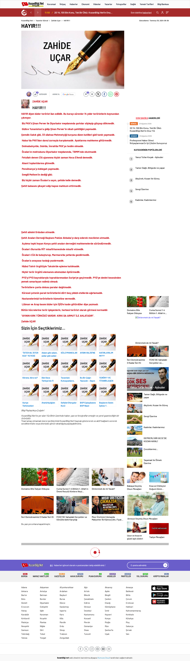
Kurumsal (51, 4)
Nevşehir (25, 626)
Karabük (25, 614)
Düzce (62, 603)
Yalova (24, 638)
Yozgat (43, 638)
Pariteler (126, 575)
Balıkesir (130, 591)
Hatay (24, 610)
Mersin (87, 622)
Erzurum (25, 607)
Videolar (97, 4)
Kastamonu (89, 614)
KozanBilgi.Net (27, 20)
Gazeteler (59, 575)
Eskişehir (44, 607)
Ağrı (86, 587)
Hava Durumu (76, 575)
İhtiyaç (63, 4)
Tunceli (87, 634)
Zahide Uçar (56, 20)
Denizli (24, 603)
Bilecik (87, 595)
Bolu (23, 599)
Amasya (129, 587)
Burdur (43, 599)
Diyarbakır (44, 603)
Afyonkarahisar (67, 587)
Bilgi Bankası (163, 4)
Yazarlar (108, 4)
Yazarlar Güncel (42, 20)
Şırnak (129, 630)
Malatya (25, 622)
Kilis (61, 618)
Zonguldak (64, 638)
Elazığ (107, 603)
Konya (107, 618)
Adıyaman (44, 587)
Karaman (44, 614)
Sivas (86, 630)
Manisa (43, 622)
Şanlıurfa (109, 630)
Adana (24, 587)
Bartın (24, 595)
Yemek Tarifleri (147, 4)
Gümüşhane (110, 607)
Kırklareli (25, 618)
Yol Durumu (142, 575)
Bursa (62, 599)
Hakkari (129, 607)
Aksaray (108, 587)
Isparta (63, 610)
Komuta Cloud (104, 658)
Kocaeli (87, 618)
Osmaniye (88, 626)
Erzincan (130, 603)
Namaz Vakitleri (41, 575)
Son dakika (141, 12)
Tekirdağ (25, 634)
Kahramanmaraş (133, 610)
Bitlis (128, 595)
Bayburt (63, 595)
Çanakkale (89, 599)
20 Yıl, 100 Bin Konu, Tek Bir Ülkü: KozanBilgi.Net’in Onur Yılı (83, 12)
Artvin (86, 591)
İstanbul (87, 610)
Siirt (42, 630)
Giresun (87, 607)
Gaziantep (64, 607)
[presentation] (30, 12)
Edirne (87, 603)
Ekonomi (85, 4)
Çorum (129, 599)
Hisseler (111, 575)
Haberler (74, 4)
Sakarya (129, 626)
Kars (62, 614)
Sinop (62, 630)
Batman (43, 595)
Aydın (107, 591)
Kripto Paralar (161, 575)
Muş (127, 622)
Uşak (107, 634)
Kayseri (108, 614)
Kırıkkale (130, 614)
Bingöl (107, 595)
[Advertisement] (72, 209)
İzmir (107, 610)
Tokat (42, 634)
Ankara (24, 591)
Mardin (63, 622)
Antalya (43, 591)
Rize (107, 626)
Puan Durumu (95, 575)
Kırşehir (43, 618)
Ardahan (63, 591)
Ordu (62, 626)
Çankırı (108, 599)
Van (127, 634)
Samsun (25, 630)
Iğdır (42, 610)
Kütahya (129, 618)
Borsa (24, 575)
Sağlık (133, 4)
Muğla (107, 622)
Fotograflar (121, 4)
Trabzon (63, 634)
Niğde (42, 626)
